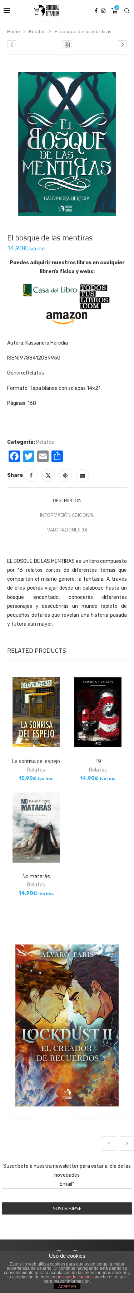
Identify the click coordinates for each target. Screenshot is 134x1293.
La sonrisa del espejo (36, 761)
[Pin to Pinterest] (65, 475)
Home (13, 31)
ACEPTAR (67, 1286)
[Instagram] (103, 10)
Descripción (67, 500)
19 (98, 761)
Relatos (37, 31)
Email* (67, 1184)
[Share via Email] (82, 475)
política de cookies (74, 1276)
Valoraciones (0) (67, 529)
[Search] (126, 10)
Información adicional (67, 515)
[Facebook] (96, 10)
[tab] (67, 500)
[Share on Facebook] (31, 475)
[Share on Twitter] (48, 475)
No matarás (36, 876)
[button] (109, 1143)
